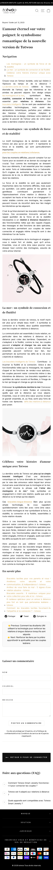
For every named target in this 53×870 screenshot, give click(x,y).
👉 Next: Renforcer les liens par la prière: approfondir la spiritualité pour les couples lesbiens (26, 640)
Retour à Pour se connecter (28, 757)
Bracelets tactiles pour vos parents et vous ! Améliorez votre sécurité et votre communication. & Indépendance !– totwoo (29, 581)
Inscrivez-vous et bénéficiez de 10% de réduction (26, 841)
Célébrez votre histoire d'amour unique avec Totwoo (29, 74)
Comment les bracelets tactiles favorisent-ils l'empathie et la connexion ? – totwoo (29, 609)
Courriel (8, 686)
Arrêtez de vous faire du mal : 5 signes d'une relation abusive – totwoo (29, 588)
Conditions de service (29, 733)
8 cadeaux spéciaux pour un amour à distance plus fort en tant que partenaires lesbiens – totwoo (29, 602)
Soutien (26, 822)
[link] (9, 10)
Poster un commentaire (26, 723)
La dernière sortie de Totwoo (15, 87)
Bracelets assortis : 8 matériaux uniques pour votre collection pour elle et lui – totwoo (29, 594)
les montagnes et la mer (13, 95)
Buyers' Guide (8, 22)
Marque (26, 814)
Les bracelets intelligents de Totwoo (18, 362)
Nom (4, 672)
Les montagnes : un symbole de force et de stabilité (29, 65)
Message (7, 700)
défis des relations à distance (37, 401)
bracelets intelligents (11, 104)
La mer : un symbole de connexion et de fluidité (28, 70)
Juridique (26, 831)
